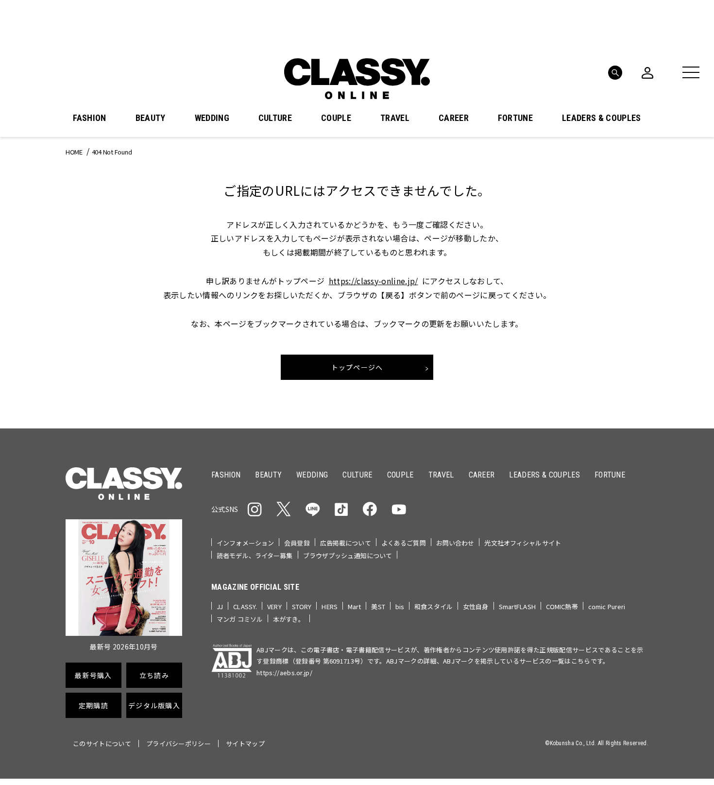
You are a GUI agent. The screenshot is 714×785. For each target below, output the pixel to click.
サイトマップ (245, 743)
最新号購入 (93, 675)
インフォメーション (245, 542)
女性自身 (476, 606)
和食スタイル (433, 606)
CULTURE (275, 118)
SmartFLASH (517, 606)
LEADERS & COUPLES (601, 118)
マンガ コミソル (240, 619)
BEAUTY (151, 118)
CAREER (454, 118)
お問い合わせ (455, 542)
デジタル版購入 (154, 705)
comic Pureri (607, 606)
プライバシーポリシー (178, 743)
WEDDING (212, 118)
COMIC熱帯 (562, 606)
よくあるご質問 (403, 542)
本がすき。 (289, 619)
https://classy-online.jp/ (373, 281)
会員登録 (297, 542)
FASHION (89, 118)
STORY (302, 606)
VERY (274, 606)
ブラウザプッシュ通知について (347, 555)
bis (399, 606)
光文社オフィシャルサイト (522, 542)
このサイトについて (102, 743)
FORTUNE (515, 118)
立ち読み (154, 675)
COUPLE (336, 118)
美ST (378, 606)
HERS (330, 606)
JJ (220, 606)
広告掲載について (345, 542)
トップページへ (357, 367)
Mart (354, 606)
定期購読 (93, 705)
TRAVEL (394, 118)
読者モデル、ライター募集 (255, 555)
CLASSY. (245, 606)
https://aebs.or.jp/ (284, 672)
